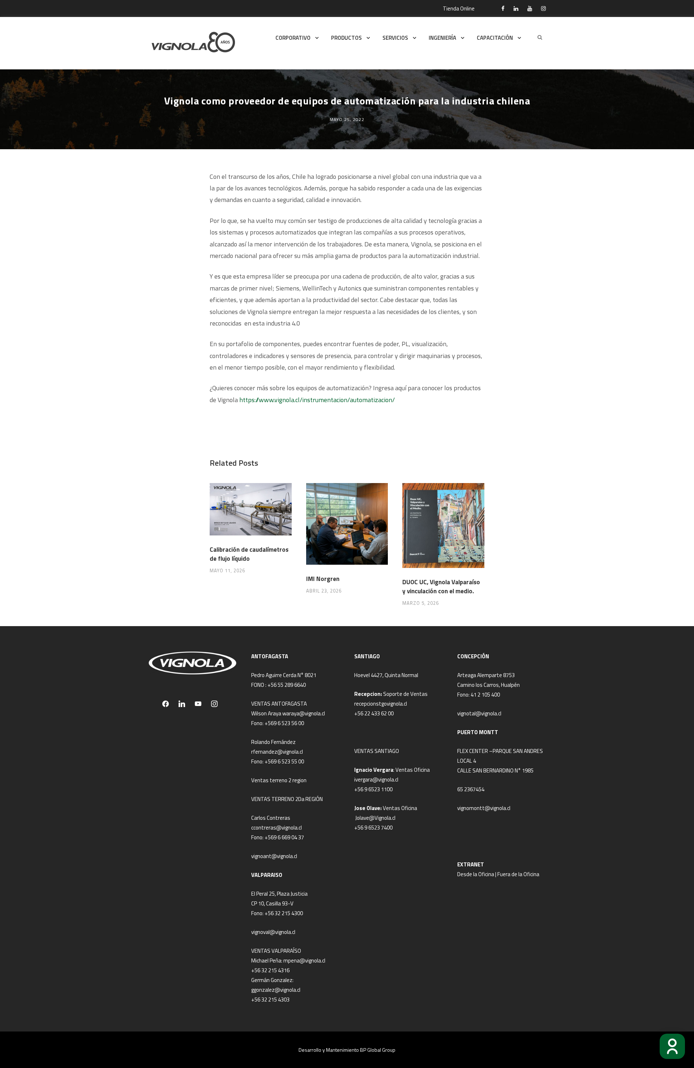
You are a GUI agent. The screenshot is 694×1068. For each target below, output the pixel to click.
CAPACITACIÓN (495, 38)
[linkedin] (516, 8)
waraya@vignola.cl (303, 713)
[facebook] (503, 8)
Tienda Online (459, 8)
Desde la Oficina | (477, 874)
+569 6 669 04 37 (284, 837)
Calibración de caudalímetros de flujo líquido (249, 554)
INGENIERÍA (442, 38)
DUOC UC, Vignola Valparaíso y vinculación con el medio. (441, 586)
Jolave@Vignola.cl (375, 818)
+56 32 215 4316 (270, 970)
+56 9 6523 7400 (373, 827)
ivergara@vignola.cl (376, 779)
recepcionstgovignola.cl (380, 703)
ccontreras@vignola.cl (276, 827)
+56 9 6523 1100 (373, 789)
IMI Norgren (322, 578)
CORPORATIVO (292, 38)
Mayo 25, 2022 (347, 119)
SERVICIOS (395, 38)
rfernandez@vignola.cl (277, 752)
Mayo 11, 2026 (227, 570)
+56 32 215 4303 (270, 999)
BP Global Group (377, 1050)
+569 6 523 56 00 (284, 723)
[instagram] (543, 8)
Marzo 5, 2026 (420, 603)
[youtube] (529, 8)
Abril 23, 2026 (324, 590)
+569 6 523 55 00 (284, 761)
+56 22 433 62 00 (374, 713)
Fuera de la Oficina (518, 874)
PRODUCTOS (346, 38)
